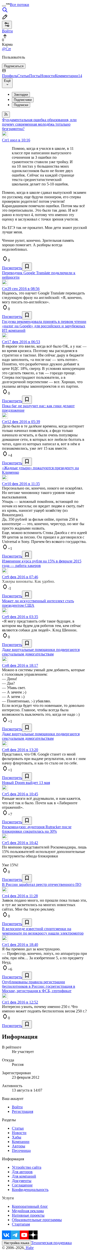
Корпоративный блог (30, 1206)
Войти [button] (7, 31)
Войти (17, 1107)
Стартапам (21, 1224)
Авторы (18, 1146)
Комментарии (68, 76)
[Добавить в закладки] (27, 267)
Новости (47, 76)
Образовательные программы (37, 1220)
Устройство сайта (26, 1167)
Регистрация (22, 1111)
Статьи (23, 76)
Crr (4, 140)
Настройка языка (16, 1243)
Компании (20, 1142)
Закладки (21, 94)
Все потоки (19, 4)
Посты (34, 76)
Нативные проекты (28, 1215)
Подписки (21, 105)
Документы (21, 1181)
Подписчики (23, 100)
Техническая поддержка (51, 1243)
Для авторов (22, 1172)
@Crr (6, 49)
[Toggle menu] (4, 6)
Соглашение (22, 1185)
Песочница (21, 1150)
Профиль (9, 76)
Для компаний (24, 1176)
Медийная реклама (28, 1211)
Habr (29, 1248)
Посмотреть (12, 268)
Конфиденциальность (30, 1189)
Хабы (16, 1137)
